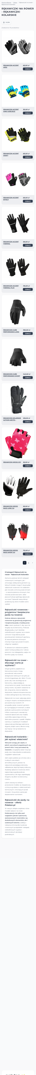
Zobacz (27, 69)
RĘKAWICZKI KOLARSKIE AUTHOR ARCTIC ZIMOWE (12, 420)
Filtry (8, 22)
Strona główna (6, 2)
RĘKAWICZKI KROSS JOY (12, 462)
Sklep (15, 2)
